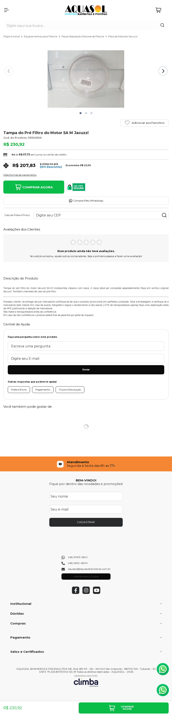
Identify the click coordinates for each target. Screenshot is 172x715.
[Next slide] (163, 71)
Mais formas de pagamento (19, 174)
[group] (85, 464)
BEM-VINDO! (86, 480)
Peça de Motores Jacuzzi (123, 36)
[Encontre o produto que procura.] (162, 25)
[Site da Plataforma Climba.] (86, 681)
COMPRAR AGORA (37, 187)
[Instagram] (86, 593)
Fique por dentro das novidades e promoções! (86, 484)
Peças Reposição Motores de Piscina (83, 36)
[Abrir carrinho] (161, 10)
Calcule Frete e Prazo (17, 215)
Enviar (86, 369)
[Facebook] (75, 593)
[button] (80, 113)
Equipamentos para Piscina (41, 36)
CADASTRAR (86, 522)
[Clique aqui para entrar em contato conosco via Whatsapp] (163, 669)
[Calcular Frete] (164, 215)
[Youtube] (96, 593)
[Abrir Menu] (6, 10)
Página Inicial (11, 36)
